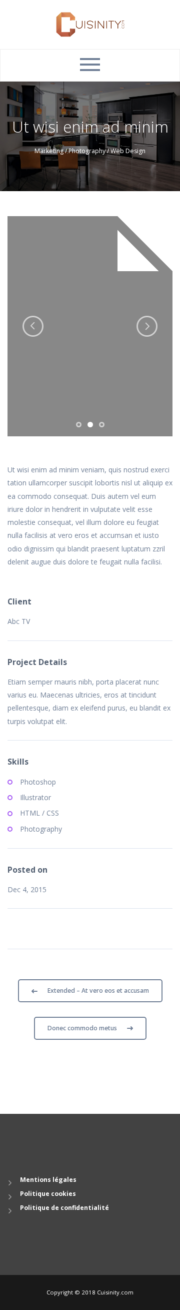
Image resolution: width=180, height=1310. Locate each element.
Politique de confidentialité (64, 1207)
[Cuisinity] (90, 24)
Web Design (128, 151)
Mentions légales (48, 1179)
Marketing (49, 151)
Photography (87, 151)
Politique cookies (48, 1193)
